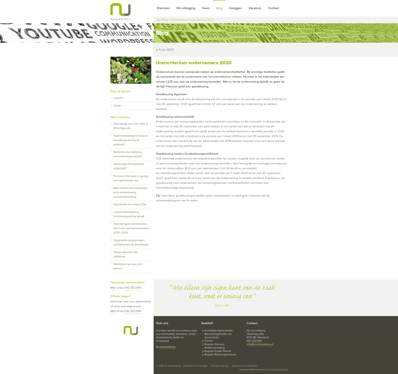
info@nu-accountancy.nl (260, 344)
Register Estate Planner (217, 351)
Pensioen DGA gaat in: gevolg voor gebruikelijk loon (130, 178)
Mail (113, 287)
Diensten (163, 8)
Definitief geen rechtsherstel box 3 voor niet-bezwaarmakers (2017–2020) (131, 228)
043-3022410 (132, 287)
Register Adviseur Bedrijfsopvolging (214, 346)
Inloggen (235, 8)
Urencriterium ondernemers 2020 (192, 20)
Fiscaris (208, 340)
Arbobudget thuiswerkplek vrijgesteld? (128, 166)
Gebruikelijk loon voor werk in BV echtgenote (130, 126)
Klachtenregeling (219, 365)
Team (206, 8)
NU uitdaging (185, 8)
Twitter (117, 105)
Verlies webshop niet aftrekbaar (125, 254)
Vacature (255, 8)
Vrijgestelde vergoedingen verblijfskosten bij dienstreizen (131, 242)
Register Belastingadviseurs (220, 354)
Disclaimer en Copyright (195, 365)
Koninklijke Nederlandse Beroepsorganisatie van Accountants (218, 334)
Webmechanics (257, 369)
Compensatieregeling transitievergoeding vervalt (128, 214)
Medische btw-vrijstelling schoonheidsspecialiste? (127, 154)
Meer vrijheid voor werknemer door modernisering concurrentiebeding (130, 192)
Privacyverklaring (165, 347)
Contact (273, 8)
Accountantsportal (278, 369)
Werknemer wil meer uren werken (128, 266)
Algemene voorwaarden (244, 365)
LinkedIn (118, 98)
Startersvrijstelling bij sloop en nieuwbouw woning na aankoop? (130, 140)
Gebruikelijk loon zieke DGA (129, 204)
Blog (219, 8)
